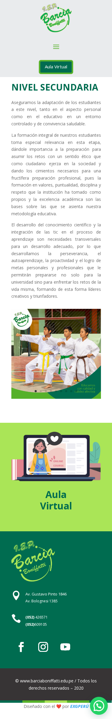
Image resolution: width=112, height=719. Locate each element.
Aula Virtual (56, 67)
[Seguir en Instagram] (43, 647)
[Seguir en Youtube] (65, 647)
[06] (56, 397)
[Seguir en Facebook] (21, 647)
